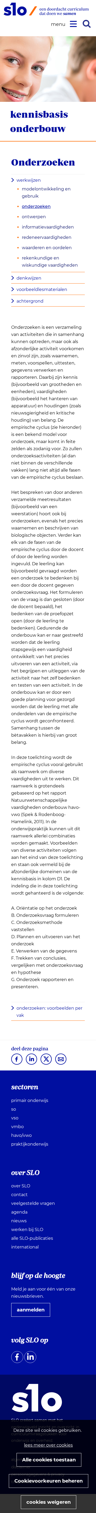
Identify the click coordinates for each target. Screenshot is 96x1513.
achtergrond (30, 301)
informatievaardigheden (48, 227)
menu (59, 24)
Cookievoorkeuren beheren (48, 1481)
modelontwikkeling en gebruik (46, 192)
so (13, 1109)
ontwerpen (34, 216)
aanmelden (33, 1312)
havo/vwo (21, 1135)
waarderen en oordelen (47, 247)
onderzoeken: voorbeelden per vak (49, 1012)
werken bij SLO (27, 1229)
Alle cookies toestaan (49, 1460)
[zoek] (87, 24)
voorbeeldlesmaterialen (42, 289)
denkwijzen (29, 278)
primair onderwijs (29, 1100)
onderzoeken (36, 206)
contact (19, 1194)
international (25, 1247)
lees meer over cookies (48, 1445)
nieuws (19, 1220)
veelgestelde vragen (33, 1203)
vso (14, 1117)
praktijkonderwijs (29, 1144)
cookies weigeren (48, 1502)
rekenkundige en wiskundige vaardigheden (50, 262)
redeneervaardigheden (46, 237)
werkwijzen (29, 180)
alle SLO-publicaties (32, 1238)
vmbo (17, 1126)
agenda (19, 1212)
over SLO (20, 1185)
